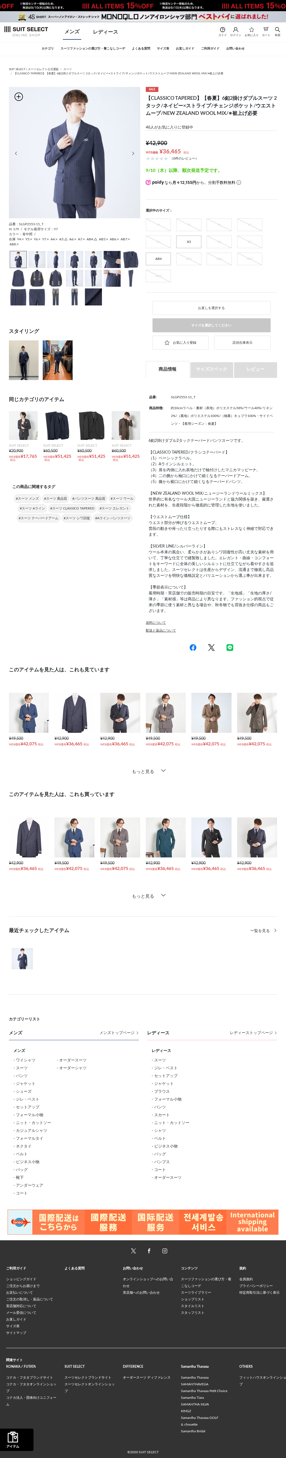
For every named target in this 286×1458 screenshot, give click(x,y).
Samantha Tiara (192, 1397)
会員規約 (246, 1279)
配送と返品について (161, 630)
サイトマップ (16, 1332)
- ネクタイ (22, 1146)
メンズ (72, 31)
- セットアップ (26, 1107)
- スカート (161, 1115)
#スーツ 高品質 (55, 498)
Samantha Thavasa (195, 1377)
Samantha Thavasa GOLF (199, 1417)
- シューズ (22, 1092)
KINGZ (186, 1411)
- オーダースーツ (72, 1060)
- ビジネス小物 (26, 1162)
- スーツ (20, 1068)
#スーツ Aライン (32, 508)
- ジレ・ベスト (26, 1099)
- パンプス (161, 1162)
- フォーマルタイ (28, 1139)
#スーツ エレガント (114, 508)
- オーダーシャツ (72, 1068)
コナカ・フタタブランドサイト (29, 1377)
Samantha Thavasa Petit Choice (204, 1391)
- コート (20, 1193)
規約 (242, 1268)
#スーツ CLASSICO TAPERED (72, 508)
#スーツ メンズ (27, 498)
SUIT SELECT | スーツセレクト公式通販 (34, 69)
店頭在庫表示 (242, 342)
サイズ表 (13, 1326)
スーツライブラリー (196, 1292)
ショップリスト (192, 1299)
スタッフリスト (192, 1312)
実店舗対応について (21, 1306)
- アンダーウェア (28, 1185)
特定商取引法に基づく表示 (259, 1292)
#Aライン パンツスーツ (112, 518)
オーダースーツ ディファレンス (147, 1377)
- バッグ (20, 1170)
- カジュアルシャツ (30, 1131)
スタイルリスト (192, 1306)
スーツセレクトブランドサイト (88, 1377)
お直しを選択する (211, 308)
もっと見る (143, 771)
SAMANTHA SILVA (195, 1404)
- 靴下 (18, 1178)
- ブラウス (161, 1092)
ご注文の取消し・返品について (29, 1299)
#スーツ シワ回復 (77, 518)
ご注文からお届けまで (23, 1286)
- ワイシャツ (24, 1060)
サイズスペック (211, 369)
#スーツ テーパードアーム (38, 518)
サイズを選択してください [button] (211, 325)
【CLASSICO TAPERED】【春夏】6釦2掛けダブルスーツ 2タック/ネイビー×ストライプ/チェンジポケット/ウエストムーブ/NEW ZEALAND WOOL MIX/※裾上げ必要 (118, 73)
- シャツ (159, 1131)
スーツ (67, 69)
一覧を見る (260, 931)
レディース (105, 32)
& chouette (189, 1424)
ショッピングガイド (21, 1279)
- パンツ (20, 1076)
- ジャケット (24, 1084)
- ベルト (20, 1154)
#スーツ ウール (122, 498)
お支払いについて (19, 1292)
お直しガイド (16, 1319)
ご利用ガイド (16, 1268)
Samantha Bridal (193, 1431)
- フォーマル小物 (28, 1115)
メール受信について (21, 1312)
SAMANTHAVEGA (194, 1384)
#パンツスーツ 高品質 (88, 498)
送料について (156, 622)
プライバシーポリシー (256, 1286)
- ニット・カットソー (32, 1123)
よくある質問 (75, 1268)
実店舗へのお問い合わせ (141, 1292)
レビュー (255, 369)
